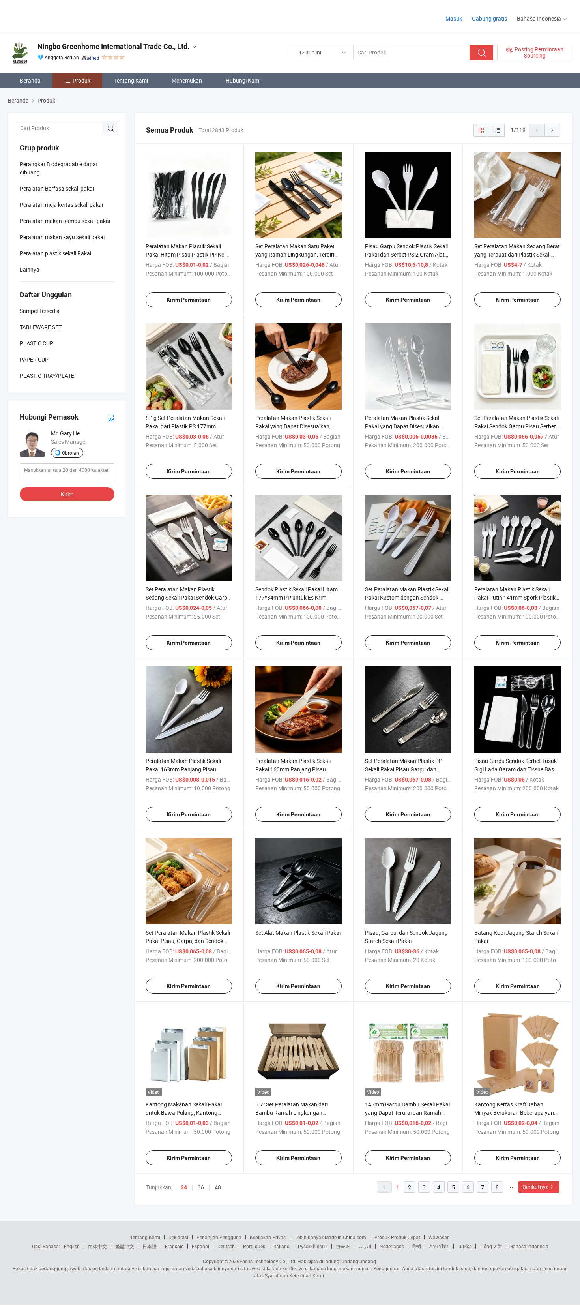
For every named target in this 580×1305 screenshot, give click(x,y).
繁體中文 (124, 1246)
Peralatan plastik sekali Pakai (55, 253)
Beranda (30, 80)
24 (184, 1187)
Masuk (453, 18)
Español (200, 1246)
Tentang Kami (131, 80)
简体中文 (97, 1246)
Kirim (67, 494)
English (72, 1246)
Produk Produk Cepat (397, 1237)
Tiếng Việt (491, 1246)
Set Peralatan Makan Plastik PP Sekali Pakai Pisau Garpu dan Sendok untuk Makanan (403, 769)
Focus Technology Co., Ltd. (267, 1261)
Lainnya (29, 269)
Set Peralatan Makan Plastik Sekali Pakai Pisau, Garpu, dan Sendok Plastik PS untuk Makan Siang (188, 941)
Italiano (281, 1246)
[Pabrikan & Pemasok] (58, 15)
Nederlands (392, 1246)
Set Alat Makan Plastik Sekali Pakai (298, 932)
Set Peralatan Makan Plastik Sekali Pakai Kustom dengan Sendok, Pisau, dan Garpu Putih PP (407, 597)
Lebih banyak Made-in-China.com (330, 1237)
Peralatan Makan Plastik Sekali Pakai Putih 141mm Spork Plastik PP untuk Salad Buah (515, 597)
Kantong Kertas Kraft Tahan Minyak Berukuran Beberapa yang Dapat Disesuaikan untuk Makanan (517, 1113)
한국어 (343, 1246)
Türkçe (464, 1246)
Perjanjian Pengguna (218, 1237)
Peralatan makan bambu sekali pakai (65, 221)
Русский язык (312, 1246)
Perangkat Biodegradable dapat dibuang (59, 168)
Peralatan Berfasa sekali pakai (57, 188)
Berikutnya (535, 1187)
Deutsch (226, 1246)
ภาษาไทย (439, 1246)
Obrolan (70, 453)
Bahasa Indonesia (529, 1246)
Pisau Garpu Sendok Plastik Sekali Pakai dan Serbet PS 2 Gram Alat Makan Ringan (406, 254)
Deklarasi (178, 1237)
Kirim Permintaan (189, 299)
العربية (364, 1246)
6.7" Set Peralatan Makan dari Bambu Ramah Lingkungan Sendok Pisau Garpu (291, 1113)
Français (174, 1246)
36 (201, 1187)
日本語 (149, 1246)
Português (254, 1246)
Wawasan (439, 1237)
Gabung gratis (489, 18)
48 (218, 1187)
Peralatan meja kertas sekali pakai (61, 204)
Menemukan (187, 80)
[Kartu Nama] (111, 417)
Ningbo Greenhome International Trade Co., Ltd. (113, 46)
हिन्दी (416, 1246)
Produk (81, 80)
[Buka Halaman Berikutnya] (552, 130)
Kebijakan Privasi (268, 1237)
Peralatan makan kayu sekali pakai (62, 237)
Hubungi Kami (243, 80)
